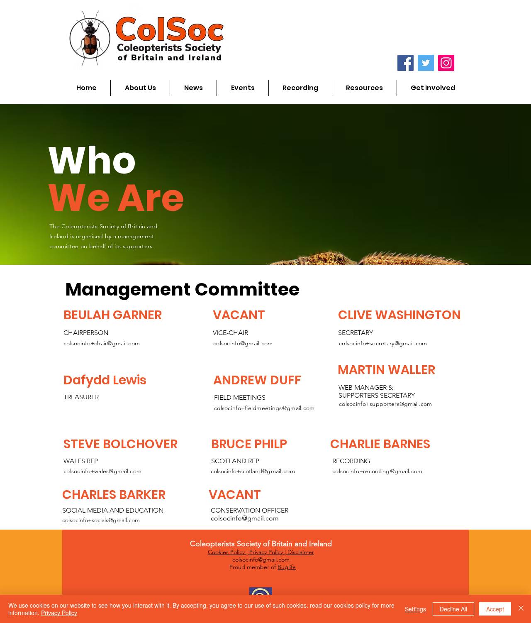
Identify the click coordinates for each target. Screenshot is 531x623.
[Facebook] (405, 63)
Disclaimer (300, 552)
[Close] (521, 608)
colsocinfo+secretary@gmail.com (383, 343)
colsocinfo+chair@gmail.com (101, 343)
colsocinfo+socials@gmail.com (101, 520)
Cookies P (221, 552)
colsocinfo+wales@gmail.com (102, 471)
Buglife (287, 567)
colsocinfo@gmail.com (243, 343)
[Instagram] (446, 63)
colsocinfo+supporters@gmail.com (385, 404)
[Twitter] (426, 63)
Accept (495, 609)
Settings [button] (415, 609)
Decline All (453, 609)
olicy (239, 552)
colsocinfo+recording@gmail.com (377, 471)
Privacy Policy (266, 552)
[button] (140, 88)
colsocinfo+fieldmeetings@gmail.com (264, 408)
